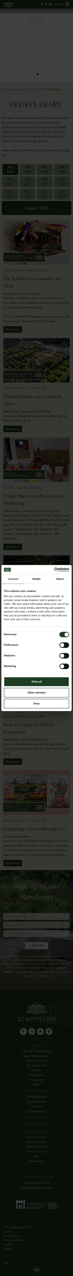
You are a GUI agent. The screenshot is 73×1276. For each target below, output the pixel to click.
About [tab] (60, 578)
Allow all (36, 681)
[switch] (64, 645)
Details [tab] (36, 578)
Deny (36, 703)
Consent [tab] (13, 578)
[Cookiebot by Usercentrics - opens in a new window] (54, 570)
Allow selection (37, 692)
